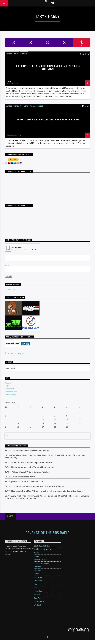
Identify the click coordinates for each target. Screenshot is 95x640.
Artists (9, 54)
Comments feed (11, 392)
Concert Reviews (40, 560)
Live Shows (38, 580)
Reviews (24, 54)
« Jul (6, 436)
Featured (37, 567)
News (16, 54)
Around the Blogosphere (43, 549)
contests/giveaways (41, 563)
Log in (7, 386)
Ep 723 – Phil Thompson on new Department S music (29, 462)
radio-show (38, 591)
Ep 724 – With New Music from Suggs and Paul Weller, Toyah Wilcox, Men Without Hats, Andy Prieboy (45, 456)
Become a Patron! (11, 289)
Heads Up (18, 106)
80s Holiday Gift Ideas (42, 546)
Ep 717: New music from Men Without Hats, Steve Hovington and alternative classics (44, 491)
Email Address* (10, 254)
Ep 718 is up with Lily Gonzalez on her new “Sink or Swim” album (34, 486)
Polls (36, 587)
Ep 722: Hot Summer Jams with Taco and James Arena (29, 467)
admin (8, 82)
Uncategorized (36, 106)
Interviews (38, 577)
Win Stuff (37, 605)
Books (36, 556)
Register (8, 383)
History (36, 574)
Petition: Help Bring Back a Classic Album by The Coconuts (48, 120)
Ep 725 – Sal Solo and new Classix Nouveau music (27, 450)
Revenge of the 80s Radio (16, 445)
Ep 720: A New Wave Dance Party (20, 477)
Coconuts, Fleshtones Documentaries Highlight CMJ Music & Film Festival (48, 67)
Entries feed (9, 389)
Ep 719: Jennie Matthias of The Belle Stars (24, 481)
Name (7, 265)
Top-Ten (37, 598)
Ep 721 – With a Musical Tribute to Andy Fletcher (27, 472)
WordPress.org (10, 394)
